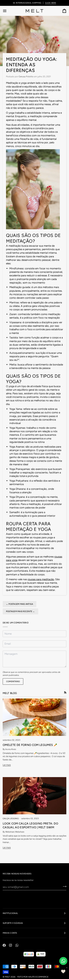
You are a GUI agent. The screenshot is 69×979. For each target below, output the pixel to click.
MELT (7, 977)
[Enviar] (63, 886)
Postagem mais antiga (19, 604)
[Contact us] (63, 961)
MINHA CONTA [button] (10, 933)
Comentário (13, 681)
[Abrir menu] (8, 11)
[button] (63, 971)
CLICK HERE (50, 3)
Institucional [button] (10, 913)
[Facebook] (4, 945)
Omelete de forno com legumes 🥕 (30, 745)
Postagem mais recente (20, 611)
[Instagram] (10, 945)
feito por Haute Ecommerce (33, 977)
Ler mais (7, 765)
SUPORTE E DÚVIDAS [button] (13, 923)
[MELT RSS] (65, 692)
